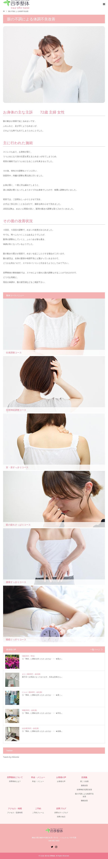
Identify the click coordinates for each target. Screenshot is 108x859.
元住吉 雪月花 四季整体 (47, 856)
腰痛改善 (84, 785)
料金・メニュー (38, 781)
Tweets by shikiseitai (11, 757)
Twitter (52, 846)
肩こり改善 (84, 781)
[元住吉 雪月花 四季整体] (54, 831)
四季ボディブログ (61, 812)
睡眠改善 (84, 800)
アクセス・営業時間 (14, 812)
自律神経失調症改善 (84, 789)
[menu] (104, 4)
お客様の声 (61, 781)
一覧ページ (95, 650)
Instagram (56, 846)
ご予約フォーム (38, 812)
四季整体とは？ (15, 781)
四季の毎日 (61, 816)
